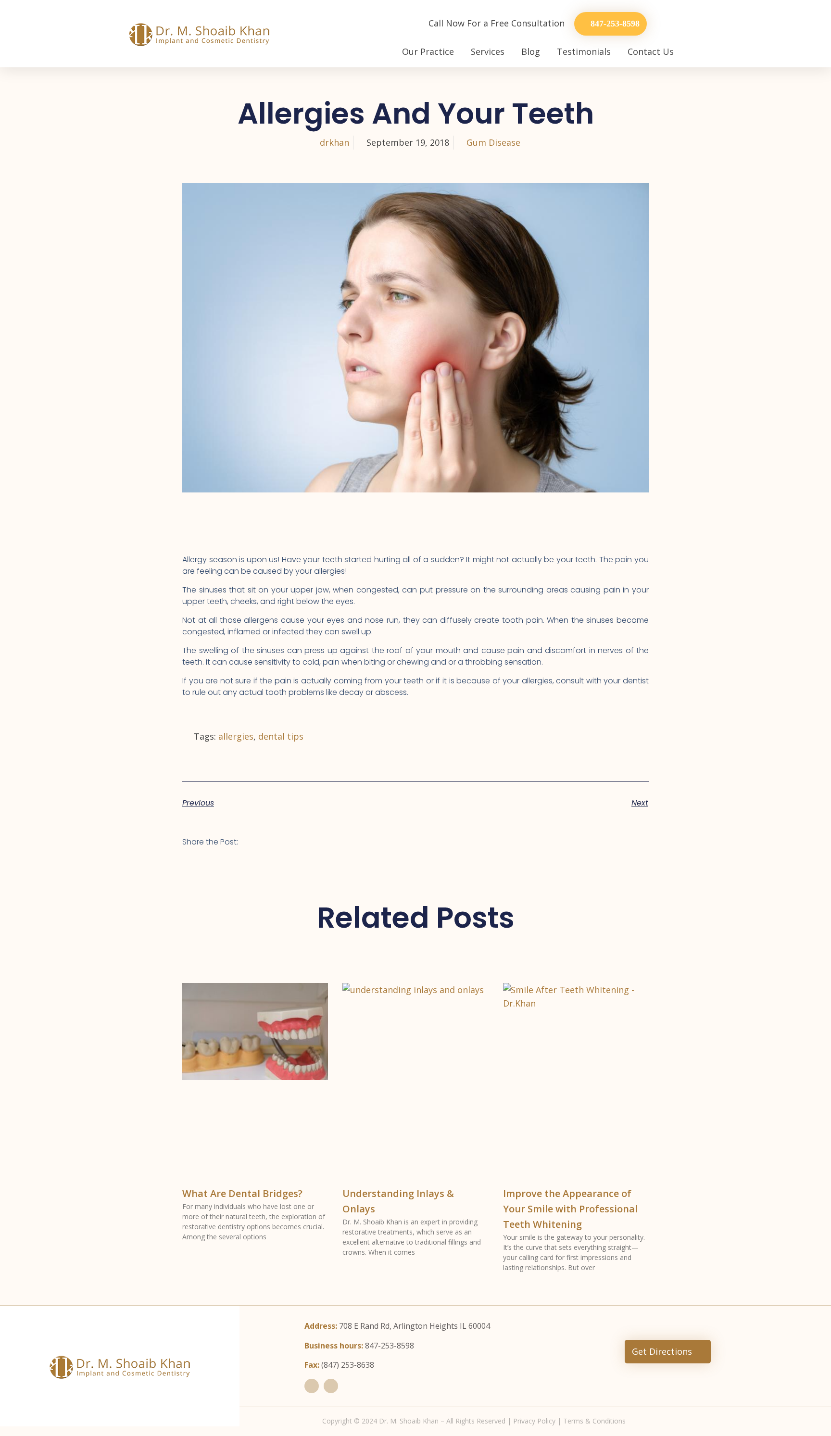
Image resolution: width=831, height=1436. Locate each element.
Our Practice (428, 51)
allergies (235, 736)
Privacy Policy (534, 1420)
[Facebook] (311, 1386)
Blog (530, 51)
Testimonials (584, 51)
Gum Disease (493, 142)
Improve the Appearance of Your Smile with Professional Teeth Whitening (570, 1209)
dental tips (280, 736)
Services (487, 51)
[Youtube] (331, 1386)
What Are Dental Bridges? (242, 1193)
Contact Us (651, 51)
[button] (258, 839)
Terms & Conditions (594, 1420)
